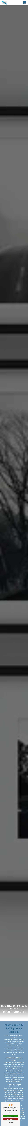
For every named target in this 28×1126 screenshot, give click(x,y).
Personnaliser (10, 1122)
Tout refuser (10, 1119)
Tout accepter (10, 1116)
